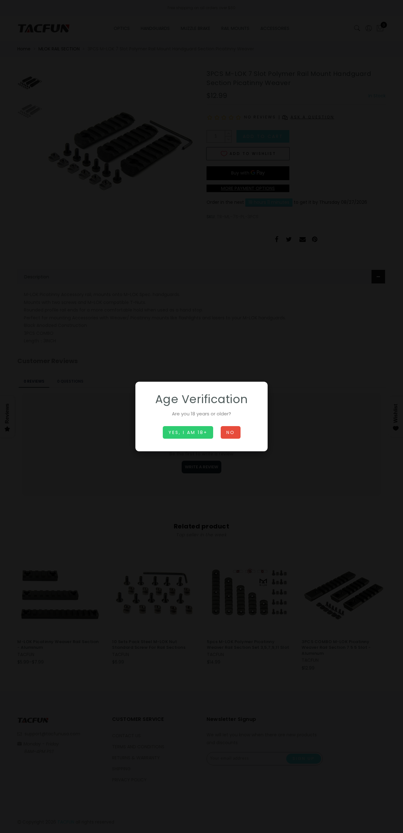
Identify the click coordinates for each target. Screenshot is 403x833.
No (230, 432)
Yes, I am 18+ (187, 432)
